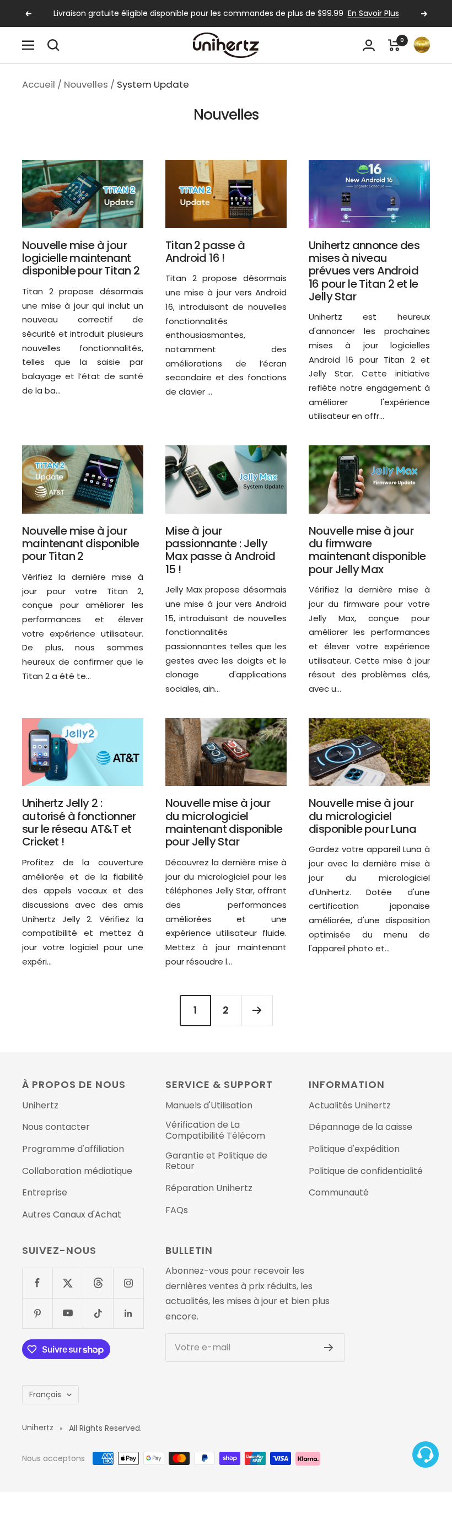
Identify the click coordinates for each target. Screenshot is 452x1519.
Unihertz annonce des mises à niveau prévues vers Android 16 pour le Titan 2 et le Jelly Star (364, 271)
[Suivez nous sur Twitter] (67, 1283)
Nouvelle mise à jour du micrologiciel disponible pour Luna (362, 816)
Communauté (339, 1192)
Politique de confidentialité (366, 1171)
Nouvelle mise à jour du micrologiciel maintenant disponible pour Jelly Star (223, 822)
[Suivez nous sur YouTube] (67, 1313)
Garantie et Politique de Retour (216, 1161)
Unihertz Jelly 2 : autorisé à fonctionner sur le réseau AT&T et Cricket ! (79, 822)
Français (45, 1394)
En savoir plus (373, 13)
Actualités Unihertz (350, 1105)
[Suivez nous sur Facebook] (37, 1283)
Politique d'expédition (354, 1149)
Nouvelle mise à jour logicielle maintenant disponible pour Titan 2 (80, 258)
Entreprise (44, 1192)
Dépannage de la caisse (360, 1127)
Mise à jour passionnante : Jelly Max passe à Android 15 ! (220, 550)
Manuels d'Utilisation (208, 1105)
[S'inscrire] (328, 1347)
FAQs (176, 1210)
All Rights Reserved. (105, 1428)
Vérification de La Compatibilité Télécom (215, 1130)
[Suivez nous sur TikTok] (98, 1313)
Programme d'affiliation (73, 1149)
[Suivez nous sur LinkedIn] (128, 1313)
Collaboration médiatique (77, 1171)
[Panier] (394, 45)
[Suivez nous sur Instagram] (128, 1283)
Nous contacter (56, 1127)
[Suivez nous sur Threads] (98, 1283)
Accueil (38, 84)
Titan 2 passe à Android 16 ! (205, 252)
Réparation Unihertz (208, 1188)
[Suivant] (256, 1010)
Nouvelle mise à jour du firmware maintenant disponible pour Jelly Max (367, 550)
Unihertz (40, 1105)
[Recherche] (53, 45)
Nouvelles (86, 84)
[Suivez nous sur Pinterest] (37, 1313)
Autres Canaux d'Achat (71, 1214)
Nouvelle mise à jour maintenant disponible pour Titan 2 (80, 543)
